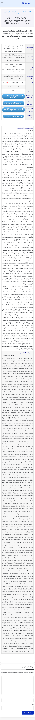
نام (33, 697)
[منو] (2, 4)
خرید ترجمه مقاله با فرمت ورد (12, 110)
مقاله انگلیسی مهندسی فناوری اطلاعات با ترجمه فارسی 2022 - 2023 (15, 13)
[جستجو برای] (33, 4)
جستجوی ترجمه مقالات (12, 116)
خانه (29, 12)
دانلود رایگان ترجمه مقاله (12, 103)
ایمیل (32, 704)
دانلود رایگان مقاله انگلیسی (12, 96)
